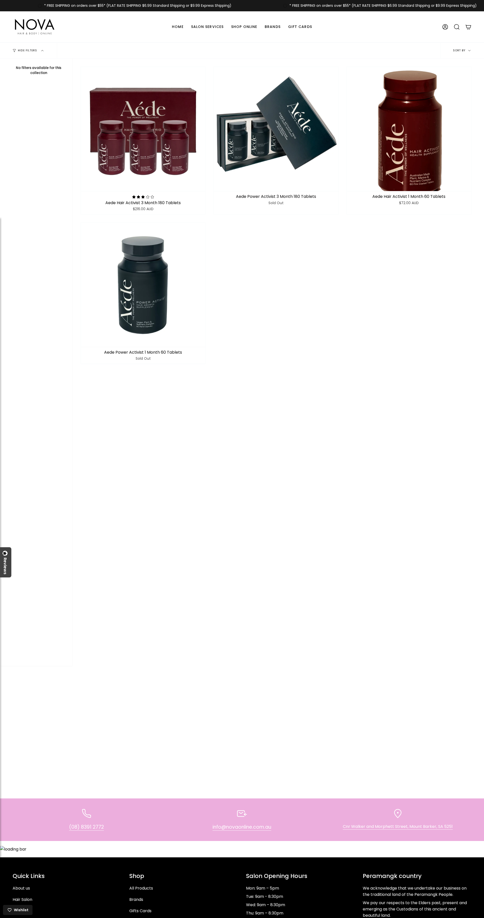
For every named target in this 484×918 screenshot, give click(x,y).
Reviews (5, 566)
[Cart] (468, 26)
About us (21, 888)
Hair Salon (22, 899)
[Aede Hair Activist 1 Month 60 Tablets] (409, 129)
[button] (207, 26)
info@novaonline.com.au (242, 827)
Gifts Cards (140, 911)
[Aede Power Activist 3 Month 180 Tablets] (276, 129)
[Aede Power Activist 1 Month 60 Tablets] (143, 285)
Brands (136, 899)
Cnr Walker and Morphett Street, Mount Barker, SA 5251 (397, 826)
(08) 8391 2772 (86, 827)
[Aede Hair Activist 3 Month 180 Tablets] (143, 129)
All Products (141, 888)
